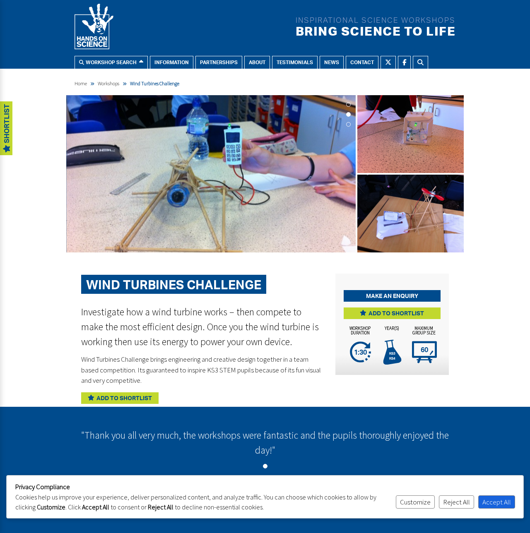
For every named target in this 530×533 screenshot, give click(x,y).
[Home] (94, 28)
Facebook (404, 62)
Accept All (496, 502)
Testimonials (295, 62)
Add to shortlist (124, 397)
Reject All (456, 502)
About (257, 62)
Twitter (388, 62)
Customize (415, 502)
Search (420, 62)
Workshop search (111, 62)
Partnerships (219, 62)
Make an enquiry (392, 295)
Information (171, 62)
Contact (362, 62)
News (331, 62)
